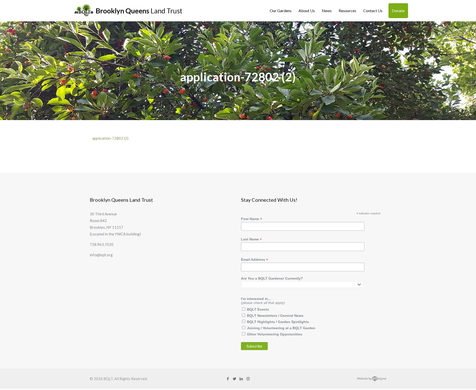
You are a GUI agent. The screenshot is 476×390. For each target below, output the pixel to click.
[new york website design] (371, 380)
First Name (251, 219)
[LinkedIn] (241, 378)
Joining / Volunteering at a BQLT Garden (281, 328)
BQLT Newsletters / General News (275, 316)
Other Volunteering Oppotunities (274, 334)
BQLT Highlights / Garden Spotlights (278, 322)
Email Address (254, 259)
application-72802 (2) (110, 138)
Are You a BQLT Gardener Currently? (272, 278)
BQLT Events (258, 309)
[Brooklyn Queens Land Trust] (128, 10)
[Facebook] (228, 378)
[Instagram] (248, 378)
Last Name (251, 239)
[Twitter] (234, 378)
